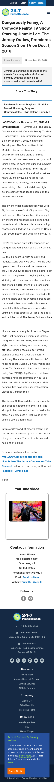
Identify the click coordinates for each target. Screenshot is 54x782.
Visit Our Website (32, 582)
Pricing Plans (27, 675)
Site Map (43, 778)
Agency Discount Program (27, 679)
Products (27, 669)
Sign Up (13, 3)
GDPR (11, 762)
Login (23, 3)
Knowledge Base (27, 722)
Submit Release (37, 3)
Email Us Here (31, 577)
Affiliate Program (27, 688)
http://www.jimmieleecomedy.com (22, 457)
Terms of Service (29, 778)
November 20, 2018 (36, 60)
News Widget (27, 732)
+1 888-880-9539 (29, 626)
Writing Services (27, 684)
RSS (27, 727)
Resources (27, 717)
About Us (27, 701)
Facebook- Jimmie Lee (15, 471)
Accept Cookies (16, 771)
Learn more (25, 755)
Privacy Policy (13, 778)
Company (27, 695)
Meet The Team (27, 710)
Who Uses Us (27, 705)
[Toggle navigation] (48, 12)
